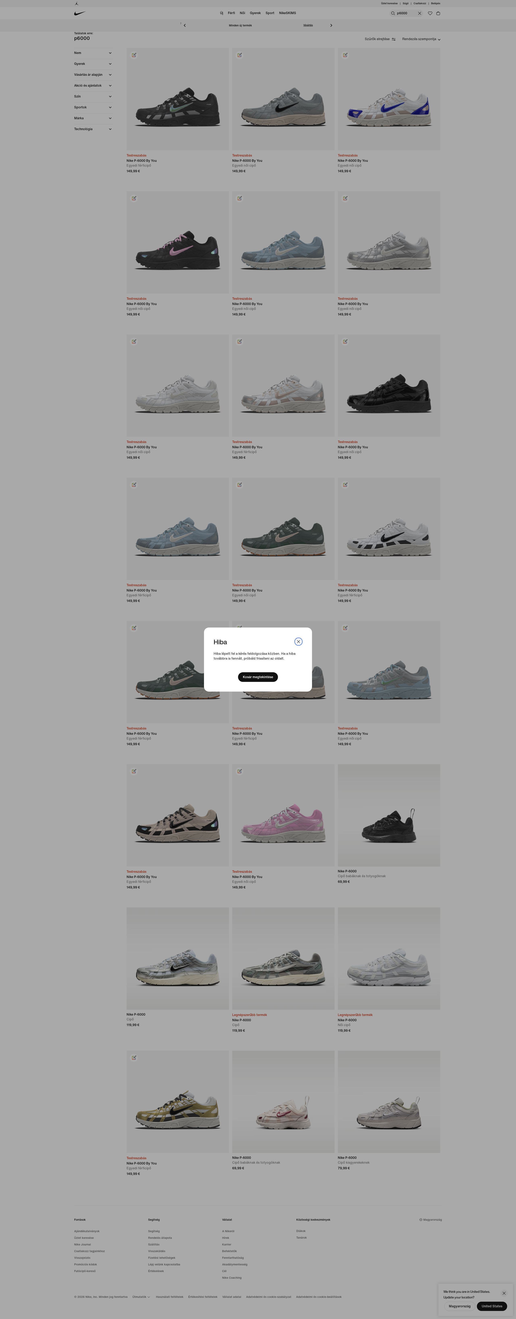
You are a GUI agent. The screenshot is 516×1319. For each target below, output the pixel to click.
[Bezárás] (298, 641)
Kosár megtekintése (258, 677)
